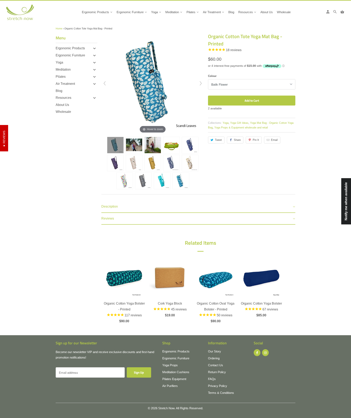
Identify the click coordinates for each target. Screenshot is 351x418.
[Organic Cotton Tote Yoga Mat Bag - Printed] (115, 145)
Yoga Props (170, 365)
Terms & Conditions (221, 392)
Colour (212, 76)
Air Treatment (65, 83)
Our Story (214, 351)
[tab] (198, 207)
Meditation (63, 69)
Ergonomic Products (70, 48)
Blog (59, 91)
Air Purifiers (170, 386)
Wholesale (63, 111)
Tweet (218, 139)
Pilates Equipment (174, 379)
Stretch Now (166, 408)
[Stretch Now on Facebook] (257, 352)
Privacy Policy (217, 386)
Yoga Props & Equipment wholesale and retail (241, 127)
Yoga (59, 62)
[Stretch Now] (27, 14)
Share (237, 139)
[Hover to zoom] (153, 83)
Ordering (214, 358)
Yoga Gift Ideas (239, 122)
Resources (63, 97)
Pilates (61, 76)
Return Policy (217, 372)
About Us (62, 105)
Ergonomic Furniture (70, 55)
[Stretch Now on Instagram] (265, 352)
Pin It (256, 139)
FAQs (212, 379)
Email (274, 139)
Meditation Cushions (175, 372)
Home (59, 28)
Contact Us (215, 365)
